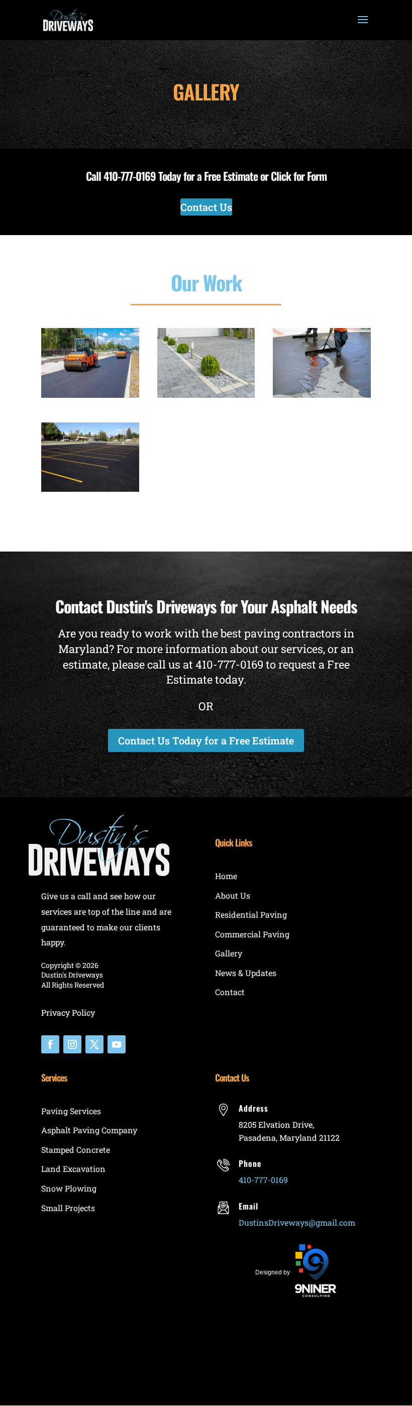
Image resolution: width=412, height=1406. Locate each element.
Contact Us (206, 206)
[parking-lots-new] (90, 488)
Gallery (228, 953)
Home (226, 876)
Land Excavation (73, 1168)
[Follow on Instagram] (72, 1044)
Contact (230, 992)
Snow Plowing (68, 1188)
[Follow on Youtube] (117, 1044)
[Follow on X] (94, 1044)
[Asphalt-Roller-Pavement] (90, 394)
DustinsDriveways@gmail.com (297, 1222)
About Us (232, 895)
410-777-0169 (130, 176)
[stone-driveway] (206, 394)
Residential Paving (251, 914)
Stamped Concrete (75, 1149)
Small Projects (68, 1208)
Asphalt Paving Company (89, 1130)
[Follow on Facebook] (50, 1044)
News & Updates (245, 972)
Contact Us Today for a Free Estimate (206, 740)
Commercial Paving (252, 934)
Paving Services (71, 1111)
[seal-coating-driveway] (322, 394)
